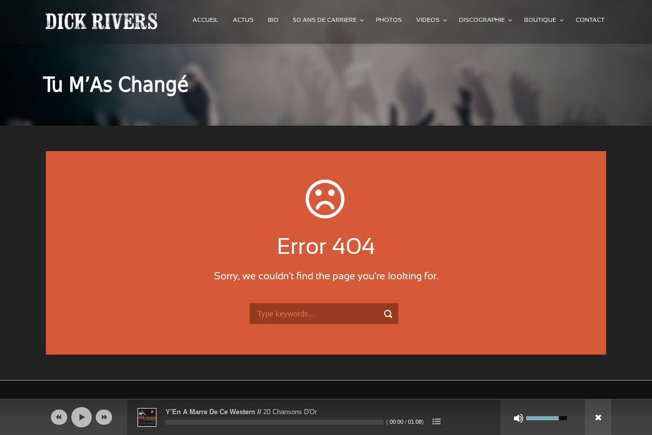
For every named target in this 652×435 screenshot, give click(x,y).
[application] (326, 417)
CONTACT (590, 20)
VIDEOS (428, 20)
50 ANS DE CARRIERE (325, 20)
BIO (273, 20)
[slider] (275, 422)
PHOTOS (389, 20)
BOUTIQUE (540, 20)
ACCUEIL (206, 20)
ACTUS (243, 20)
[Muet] (518, 418)
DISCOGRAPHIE (482, 20)
